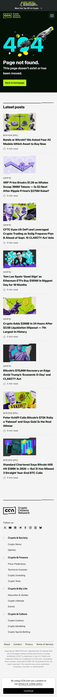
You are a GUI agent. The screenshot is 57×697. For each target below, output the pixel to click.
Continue (28, 691)
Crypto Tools (14, 581)
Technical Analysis (17, 569)
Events (11, 606)
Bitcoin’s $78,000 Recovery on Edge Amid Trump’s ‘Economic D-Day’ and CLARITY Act (27, 375)
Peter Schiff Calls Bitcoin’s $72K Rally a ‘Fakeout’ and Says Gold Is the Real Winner (28, 422)
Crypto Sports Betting (19, 632)
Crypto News (14, 544)
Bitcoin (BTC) (10, 135)
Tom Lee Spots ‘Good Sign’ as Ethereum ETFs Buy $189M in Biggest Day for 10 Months (27, 281)
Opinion (12, 550)
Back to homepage (14, 82)
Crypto (7, 178)
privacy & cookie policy (30, 684)
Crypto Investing (16, 575)
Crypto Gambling (16, 626)
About (7, 644)
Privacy (29, 644)
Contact (17, 644)
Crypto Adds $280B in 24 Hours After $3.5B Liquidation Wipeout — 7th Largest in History (27, 328)
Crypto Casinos (16, 620)
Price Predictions (17, 564)
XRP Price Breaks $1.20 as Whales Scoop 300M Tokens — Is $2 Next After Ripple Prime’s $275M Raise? (26, 187)
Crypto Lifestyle (16, 600)
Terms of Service (44, 644)
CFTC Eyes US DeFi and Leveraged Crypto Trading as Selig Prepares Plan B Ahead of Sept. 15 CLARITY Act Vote (28, 234)
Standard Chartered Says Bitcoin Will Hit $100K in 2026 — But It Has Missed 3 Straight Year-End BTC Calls (28, 469)
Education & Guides (18, 595)
